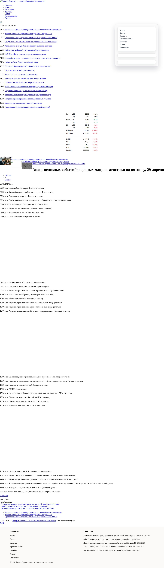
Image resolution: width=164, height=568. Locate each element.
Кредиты (8, 12)
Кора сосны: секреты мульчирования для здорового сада (28, 95)
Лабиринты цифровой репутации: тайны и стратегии (27, 50)
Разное (7, 18)
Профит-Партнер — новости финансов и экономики (34, 521)
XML (2, 523)
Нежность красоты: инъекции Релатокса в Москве (25, 78)
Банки (7, 14)
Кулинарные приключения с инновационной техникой (27, 107)
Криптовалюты (11, 16)
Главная (8, 175)
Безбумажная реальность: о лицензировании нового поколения (30, 42)
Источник (4, 496)
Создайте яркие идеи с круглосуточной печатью (24, 82)
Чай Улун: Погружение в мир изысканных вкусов (25, 54)
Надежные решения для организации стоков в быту (26, 91)
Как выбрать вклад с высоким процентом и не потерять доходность (32, 58)
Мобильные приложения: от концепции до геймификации (29, 87)
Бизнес (7, 7)
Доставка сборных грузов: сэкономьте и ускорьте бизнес (28, 66)
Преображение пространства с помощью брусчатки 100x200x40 (31, 38)
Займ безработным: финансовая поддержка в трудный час (28, 34)
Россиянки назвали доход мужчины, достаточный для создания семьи (33, 30)
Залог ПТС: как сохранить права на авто (21, 74)
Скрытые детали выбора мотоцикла (19, 70)
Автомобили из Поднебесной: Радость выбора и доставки (28, 46)
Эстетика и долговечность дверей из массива (23, 103)
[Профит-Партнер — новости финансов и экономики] (22, 1)
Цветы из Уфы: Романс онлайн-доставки (21, 62)
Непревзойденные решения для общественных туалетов (28, 99)
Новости (8, 5)
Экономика (9, 9)
